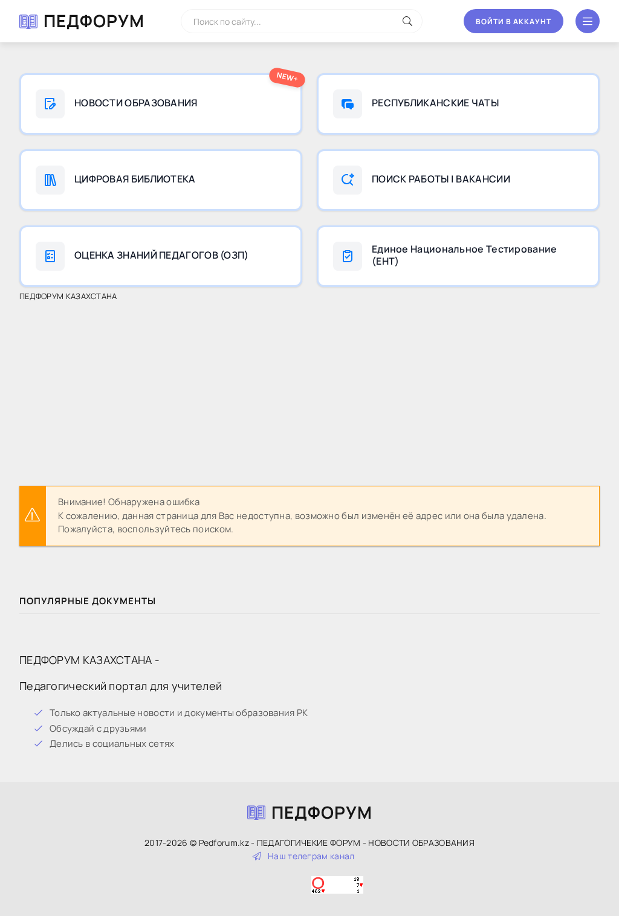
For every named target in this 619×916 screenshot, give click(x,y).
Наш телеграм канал (311, 856)
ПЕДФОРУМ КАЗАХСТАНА (68, 296)
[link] (160, 104)
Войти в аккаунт (513, 21)
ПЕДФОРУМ (94, 20)
